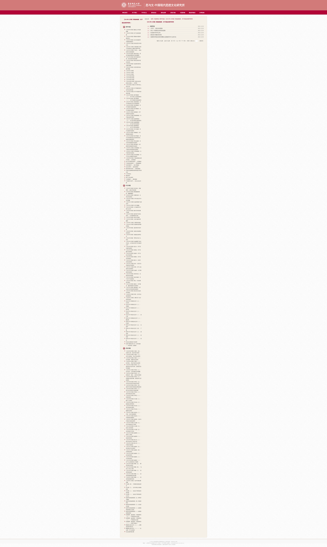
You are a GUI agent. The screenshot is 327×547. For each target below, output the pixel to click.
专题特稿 (156, 19)
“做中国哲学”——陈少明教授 (132, 165)
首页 (152, 19)
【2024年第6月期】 (130, 77)
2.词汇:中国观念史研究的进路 (157, 30)
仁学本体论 (128, 173)
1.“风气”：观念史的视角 (156, 28)
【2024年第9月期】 (130, 76)
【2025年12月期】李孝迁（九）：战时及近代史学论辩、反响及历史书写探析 (133, 366)
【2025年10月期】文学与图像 (132, 205)
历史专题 (128, 348)
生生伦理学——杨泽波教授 (132, 166)
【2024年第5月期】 (130, 79)
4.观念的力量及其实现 (156, 34)
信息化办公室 (174, 541)
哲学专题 (128, 27)
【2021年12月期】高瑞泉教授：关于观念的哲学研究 (179, 19)
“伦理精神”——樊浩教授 (131, 179)
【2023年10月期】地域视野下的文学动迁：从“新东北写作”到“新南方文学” (134, 243)
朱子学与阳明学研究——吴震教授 (133, 161)
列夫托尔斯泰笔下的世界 (131, 342)
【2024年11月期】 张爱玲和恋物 (133, 222)
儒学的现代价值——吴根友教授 (133, 168)
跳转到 (202, 41)
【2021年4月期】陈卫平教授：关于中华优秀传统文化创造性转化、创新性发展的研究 (133, 137)
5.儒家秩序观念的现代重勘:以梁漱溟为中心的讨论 (163, 37)
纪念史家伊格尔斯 (130, 531)
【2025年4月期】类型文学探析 (133, 217)
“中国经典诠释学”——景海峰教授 (133, 163)
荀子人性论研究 (129, 177)
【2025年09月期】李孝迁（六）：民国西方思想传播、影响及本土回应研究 (133, 378)
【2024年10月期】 (130, 74)
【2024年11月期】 (130, 72)
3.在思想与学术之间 (155, 32)
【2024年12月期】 (130, 70)
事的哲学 (128, 175)
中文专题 (128, 185)
